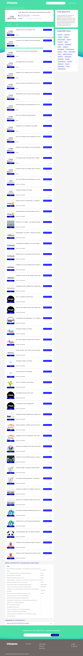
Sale (17, 24)
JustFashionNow (61, 68)
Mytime (66, 42)
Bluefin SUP (42, 646)
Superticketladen (61, 61)
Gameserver (60, 44)
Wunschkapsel (68, 56)
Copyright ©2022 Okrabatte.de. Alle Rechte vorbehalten (17, 653)
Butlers (59, 46)
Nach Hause (7, 8)
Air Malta (60, 37)
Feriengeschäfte (72, 3)
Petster (65, 51)
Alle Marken (13, 8)
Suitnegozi (65, 46)
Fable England (61, 66)
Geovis (59, 54)
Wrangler (67, 59)
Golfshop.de (60, 64)
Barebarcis (60, 56)
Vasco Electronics (70, 49)
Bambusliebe (68, 44)
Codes (9, 24)
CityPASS (66, 37)
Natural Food (42, 648)
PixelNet (60, 51)
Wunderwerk (60, 59)
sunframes (69, 61)
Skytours (69, 39)
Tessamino (60, 42)
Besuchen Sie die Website (20, 184)
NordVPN (60, 34)
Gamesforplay (61, 49)
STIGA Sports (72, 51)
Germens (67, 64)
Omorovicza (66, 34)
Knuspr (68, 66)
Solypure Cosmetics (67, 54)
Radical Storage (61, 39)
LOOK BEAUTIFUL (21, 8)
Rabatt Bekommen (47, 29)
